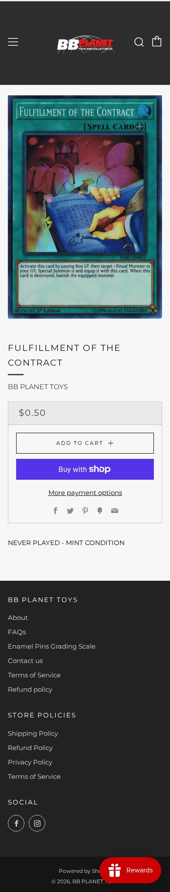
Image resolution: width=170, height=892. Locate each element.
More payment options (85, 492)
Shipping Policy (33, 733)
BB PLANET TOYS (38, 387)
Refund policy (30, 689)
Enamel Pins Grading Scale (51, 646)
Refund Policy (30, 748)
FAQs (17, 632)
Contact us (25, 660)
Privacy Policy (30, 762)
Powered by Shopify (85, 871)
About (18, 617)
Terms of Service (34, 675)
